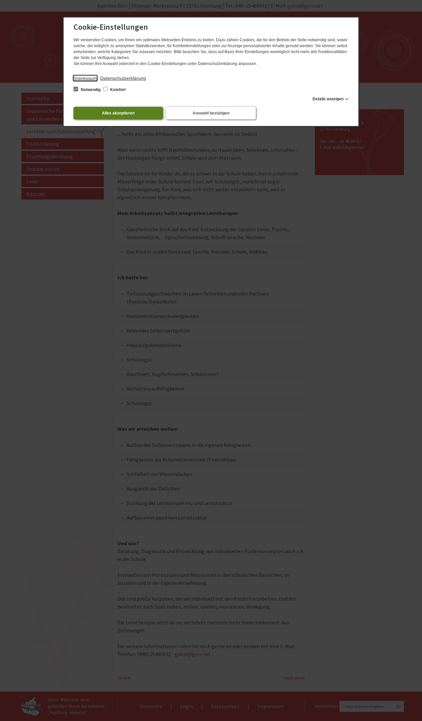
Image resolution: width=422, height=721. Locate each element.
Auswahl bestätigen (211, 113)
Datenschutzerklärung (123, 78)
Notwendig (91, 89)
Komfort (117, 89)
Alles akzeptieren (118, 113)
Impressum (85, 78)
